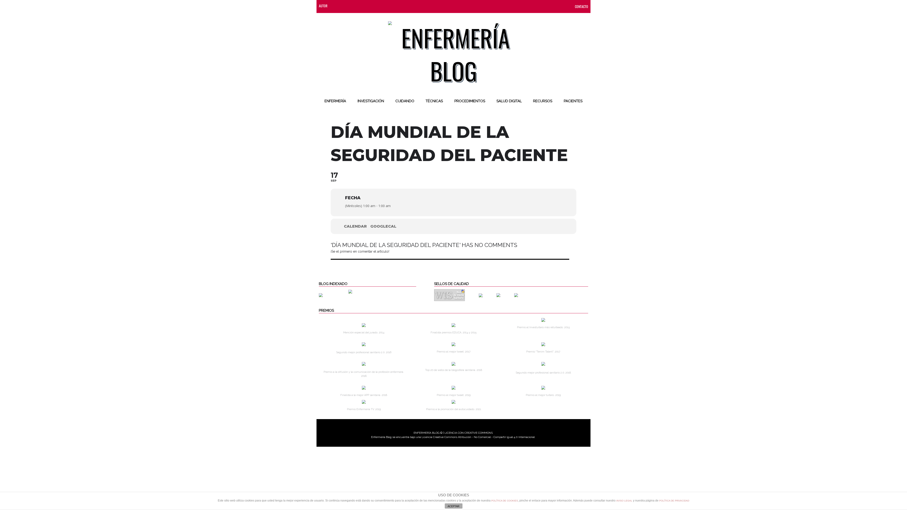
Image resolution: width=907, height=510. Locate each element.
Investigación (371, 101)
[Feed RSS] (335, 6)
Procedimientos (469, 101)
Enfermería (335, 101)
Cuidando (404, 101)
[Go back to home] (453, 50)
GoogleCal (383, 226)
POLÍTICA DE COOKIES (504, 500)
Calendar (355, 226)
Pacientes (573, 101)
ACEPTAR (453, 506)
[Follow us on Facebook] (345, 6)
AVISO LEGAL (624, 500)
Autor (323, 5)
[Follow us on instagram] (363, 6)
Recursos (542, 101)
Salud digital (509, 101)
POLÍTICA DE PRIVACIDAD (674, 500)
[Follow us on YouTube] (381, 6)
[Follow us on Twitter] (354, 6)
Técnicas (434, 101)
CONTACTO (581, 6)
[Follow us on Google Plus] (373, 6)
